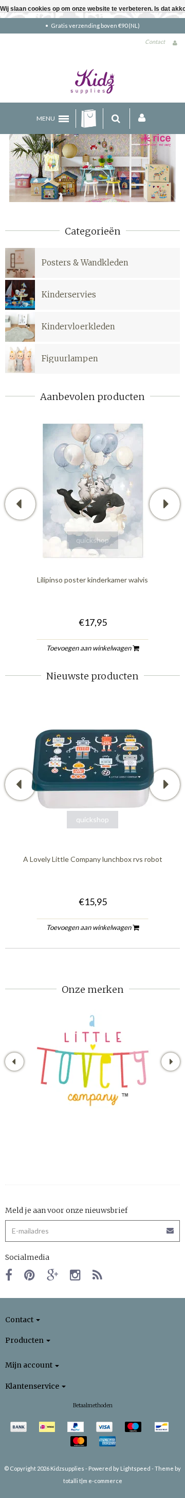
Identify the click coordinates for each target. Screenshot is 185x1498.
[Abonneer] (92, 1227)
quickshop (92, 540)
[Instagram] (75, 1274)
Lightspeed (135, 1468)
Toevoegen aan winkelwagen (89, 648)
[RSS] (97, 1274)
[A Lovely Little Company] (93, 1060)
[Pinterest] (29, 1274)
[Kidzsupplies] (92, 81)
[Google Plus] (52, 1274)
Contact (155, 41)
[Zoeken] (115, 118)
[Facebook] (8, 1274)
